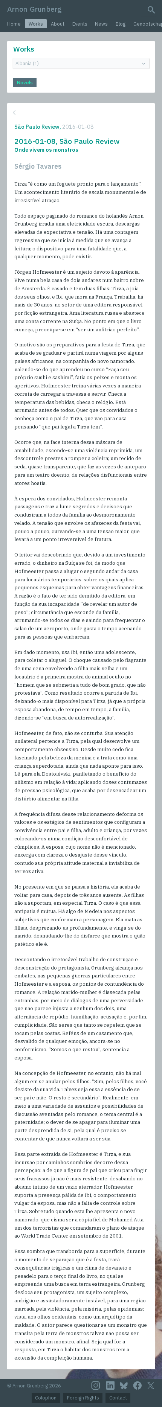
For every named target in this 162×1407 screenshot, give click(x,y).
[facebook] (137, 1385)
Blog (120, 24)
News (101, 24)
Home (14, 24)
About (57, 24)
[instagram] (96, 1385)
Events (79, 24)
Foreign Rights (83, 1398)
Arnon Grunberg (34, 9)
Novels (25, 82)
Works (36, 24)
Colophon (46, 1398)
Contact (118, 1398)
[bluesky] (124, 1385)
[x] (150, 1386)
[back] (80, 112)
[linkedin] (110, 1385)
